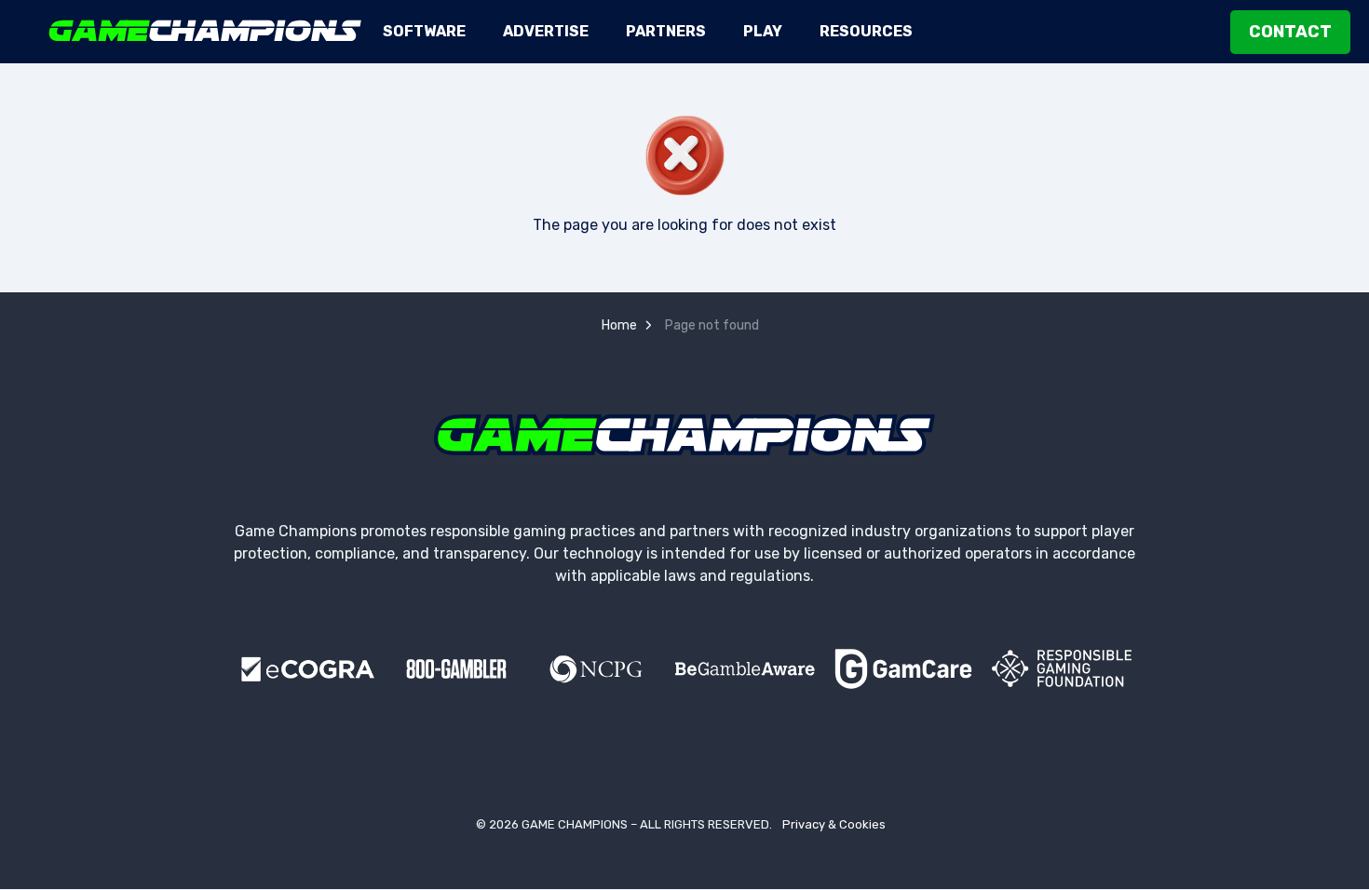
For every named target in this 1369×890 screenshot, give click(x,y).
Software (424, 31)
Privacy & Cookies (834, 824)
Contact (1290, 31)
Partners (666, 31)
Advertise (546, 31)
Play (762, 31)
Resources (866, 31)
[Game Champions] (205, 31)
